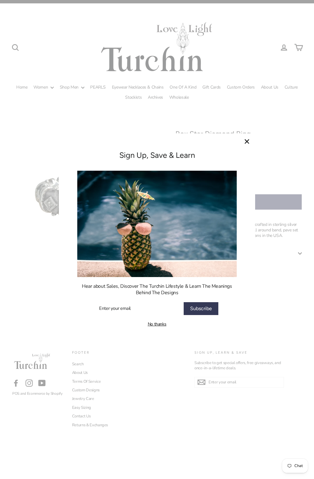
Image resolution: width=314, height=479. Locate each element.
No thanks (157, 324)
